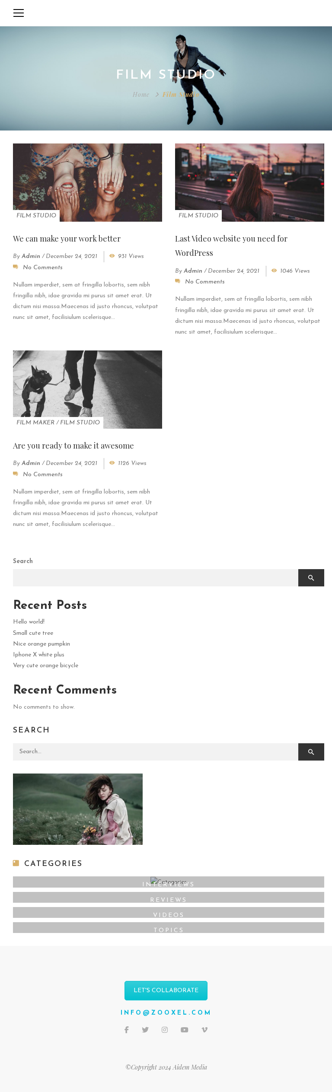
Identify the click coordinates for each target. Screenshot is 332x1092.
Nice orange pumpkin (41, 644)
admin (31, 256)
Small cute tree (33, 633)
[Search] (311, 752)
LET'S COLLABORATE (166, 990)
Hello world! (29, 622)
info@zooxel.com (166, 1013)
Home (141, 94)
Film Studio (36, 216)
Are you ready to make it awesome (73, 445)
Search (23, 561)
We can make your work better (67, 238)
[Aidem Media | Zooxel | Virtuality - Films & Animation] (166, 13)
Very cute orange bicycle (45, 665)
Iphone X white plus (38, 655)
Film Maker (35, 423)
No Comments (43, 267)
